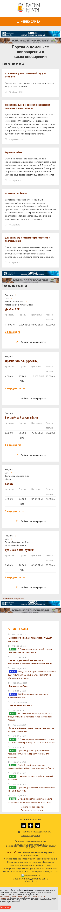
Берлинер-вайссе (13, 152)
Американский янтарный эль (19, 304)
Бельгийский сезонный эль (22, 417)
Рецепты (9, 295)
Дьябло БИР (12, 309)
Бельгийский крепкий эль (17, 542)
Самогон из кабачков (16, 193)
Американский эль (14, 301)
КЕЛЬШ (9, 484)
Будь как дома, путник (19, 550)
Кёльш (8, 479)
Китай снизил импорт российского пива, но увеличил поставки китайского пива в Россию (30, 716)
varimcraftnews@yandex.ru (33, 831)
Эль (7, 298)
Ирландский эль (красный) (21, 361)
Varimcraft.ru (13, 852)
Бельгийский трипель (15, 545)
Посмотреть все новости (32, 807)
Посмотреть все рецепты (14, 598)
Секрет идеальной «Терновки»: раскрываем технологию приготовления (27, 106)
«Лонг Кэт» (31, 881)
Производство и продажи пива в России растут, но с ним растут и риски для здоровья (28, 753)
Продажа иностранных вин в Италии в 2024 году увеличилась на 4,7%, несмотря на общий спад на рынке (31, 674)
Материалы (20, 629)
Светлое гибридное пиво (17, 476)
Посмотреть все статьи (32, 810)
